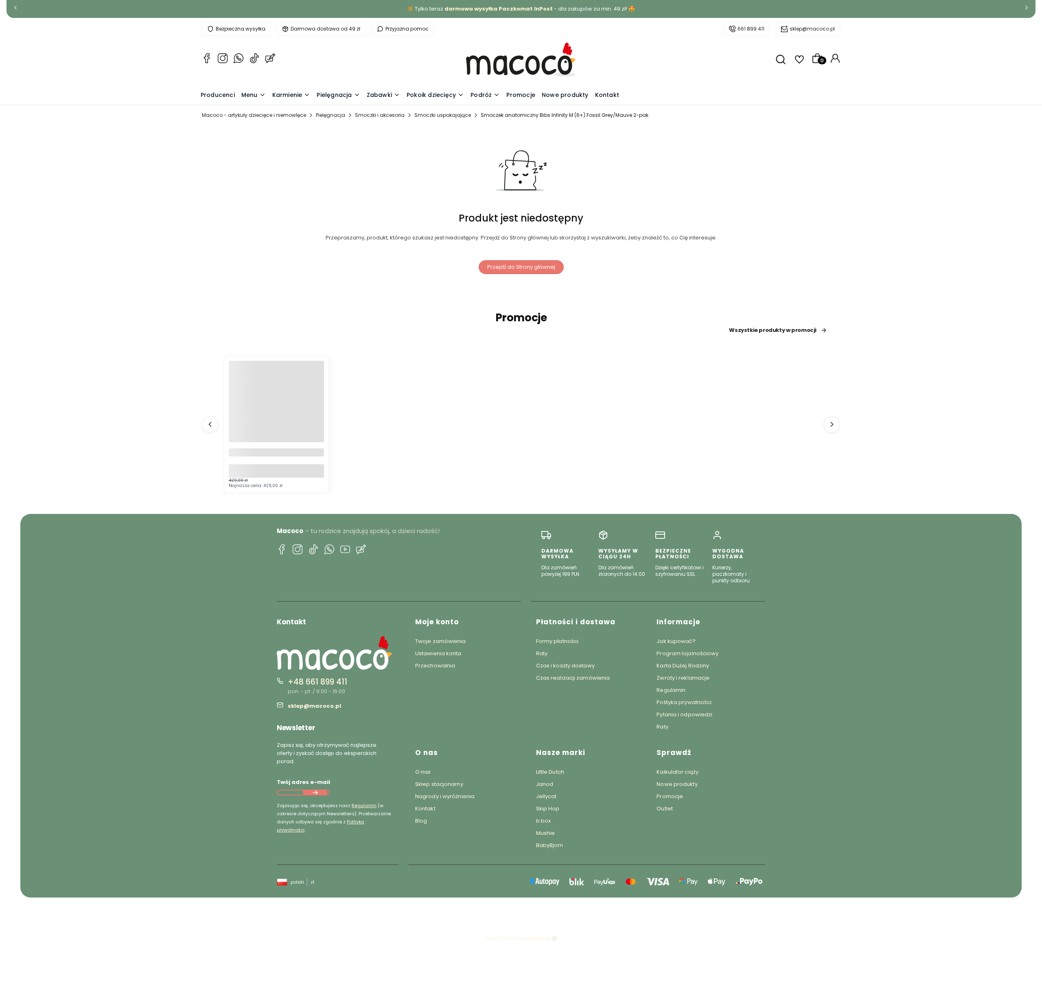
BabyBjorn (549, 845)
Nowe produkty (677, 784)
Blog (421, 821)
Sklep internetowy (518, 938)
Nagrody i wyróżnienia (445, 796)
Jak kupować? (676, 641)
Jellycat (546, 796)
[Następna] (1026, 9)
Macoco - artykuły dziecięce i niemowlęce (254, 115)
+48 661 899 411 (317, 681)
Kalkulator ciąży (677, 772)
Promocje (670, 796)
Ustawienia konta (438, 653)
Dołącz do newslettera (315, 792)
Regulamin (364, 805)
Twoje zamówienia (440, 641)
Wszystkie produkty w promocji (773, 330)
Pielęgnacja (330, 115)
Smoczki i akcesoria (380, 115)
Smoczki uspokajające (442, 115)
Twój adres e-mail (303, 782)
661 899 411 (751, 28)
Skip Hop (548, 808)
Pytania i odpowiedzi (684, 714)
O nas (423, 772)
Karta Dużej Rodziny (683, 665)
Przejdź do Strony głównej (521, 267)
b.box (543, 821)
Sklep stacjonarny (439, 784)
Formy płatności (557, 641)
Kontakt (425, 808)
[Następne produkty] (832, 424)
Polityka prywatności (684, 702)
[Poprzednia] (15, 9)
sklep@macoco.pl (812, 28)
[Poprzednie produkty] (210, 424)
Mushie (545, 833)
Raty (541, 653)
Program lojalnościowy (687, 653)
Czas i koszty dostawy (565, 665)
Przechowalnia (435, 665)
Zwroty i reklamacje (683, 678)
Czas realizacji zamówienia (573, 678)
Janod (545, 784)
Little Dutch (550, 772)
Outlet (665, 808)
